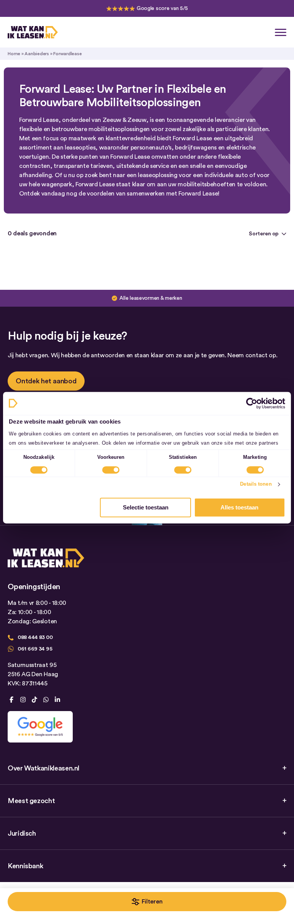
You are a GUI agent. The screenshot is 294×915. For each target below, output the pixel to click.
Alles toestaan (239, 507)
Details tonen (255, 484)
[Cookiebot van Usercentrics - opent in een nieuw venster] (251, 403)
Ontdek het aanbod (46, 381)
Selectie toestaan (145, 507)
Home (14, 53)
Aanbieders (36, 53)
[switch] (110, 470)
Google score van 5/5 (162, 8)
